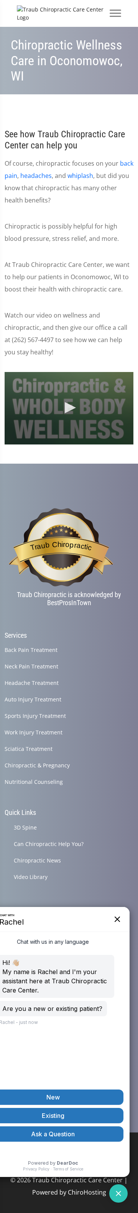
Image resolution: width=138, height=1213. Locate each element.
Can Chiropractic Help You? (49, 844)
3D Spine (25, 827)
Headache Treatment (32, 682)
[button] (69, 407)
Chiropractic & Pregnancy (37, 765)
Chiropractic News (37, 860)
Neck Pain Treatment (31, 666)
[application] (69, 408)
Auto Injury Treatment (33, 699)
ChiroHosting (87, 1192)
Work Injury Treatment (33, 732)
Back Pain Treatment (31, 649)
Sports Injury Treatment (35, 715)
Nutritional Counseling (34, 781)
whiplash (80, 175)
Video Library (31, 877)
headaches (36, 175)
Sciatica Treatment (29, 748)
